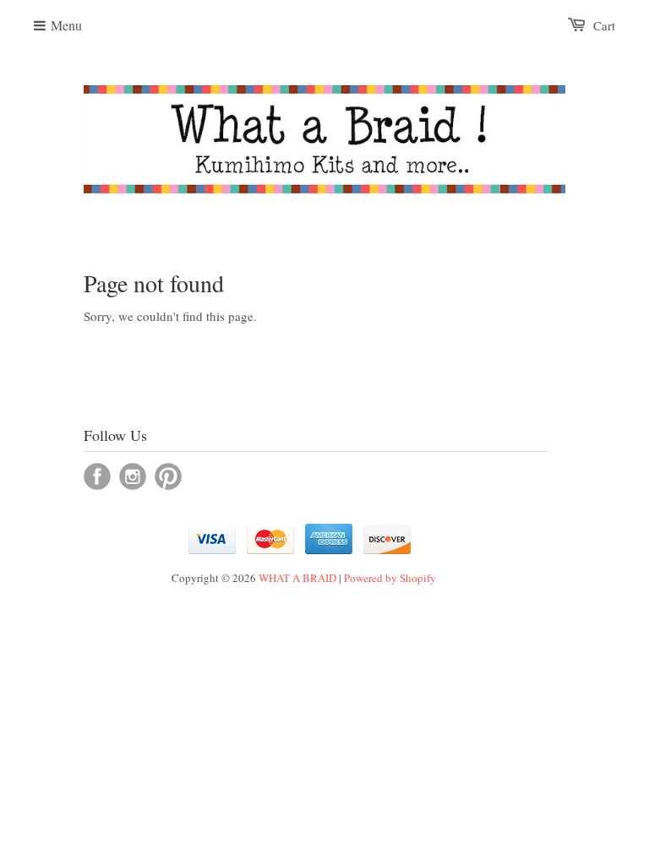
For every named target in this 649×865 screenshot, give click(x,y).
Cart (604, 25)
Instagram (132, 476)
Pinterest (168, 476)
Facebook (97, 476)
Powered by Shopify (390, 577)
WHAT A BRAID (297, 577)
